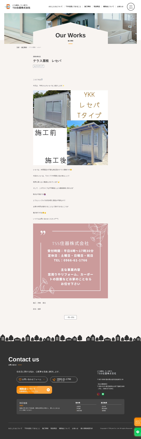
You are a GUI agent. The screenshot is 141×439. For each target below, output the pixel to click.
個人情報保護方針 (87, 428)
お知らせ (120, 6)
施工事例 (87, 6)
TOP (18, 47)
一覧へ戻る (70, 317)
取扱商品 (97, 6)
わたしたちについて (56, 6)
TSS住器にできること (73, 6)
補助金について (108, 6)
